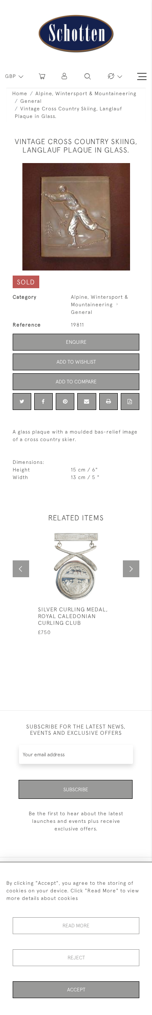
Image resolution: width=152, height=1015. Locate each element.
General (31, 101)
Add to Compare (76, 382)
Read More (76, 926)
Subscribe (75, 790)
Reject (76, 958)
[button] (64, 76)
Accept (76, 990)
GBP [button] (11, 76)
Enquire (76, 342)
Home (19, 93)
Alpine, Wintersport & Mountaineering (85, 93)
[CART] (42, 76)
